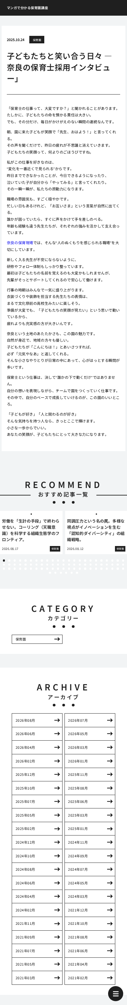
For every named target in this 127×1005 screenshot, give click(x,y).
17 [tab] (91, 560)
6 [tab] (31, 560)
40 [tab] (91, 565)
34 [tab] (58, 565)
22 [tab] (118, 560)
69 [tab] (123, 568)
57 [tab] (58, 568)
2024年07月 (78, 869)
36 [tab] (69, 565)
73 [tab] (66, 573)
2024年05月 (78, 882)
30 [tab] (36, 565)
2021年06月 (78, 950)
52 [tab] (31, 568)
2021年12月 (78, 910)
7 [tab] (36, 560)
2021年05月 (25, 964)
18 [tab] (96, 560)
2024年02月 (25, 910)
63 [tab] (91, 568)
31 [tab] (42, 565)
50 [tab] (20, 568)
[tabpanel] (31, 532)
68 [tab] (118, 568)
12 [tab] (63, 560)
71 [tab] (55, 573)
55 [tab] (47, 568)
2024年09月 (78, 855)
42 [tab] (101, 565)
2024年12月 (25, 842)
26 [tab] (15, 565)
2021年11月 (25, 923)
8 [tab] (42, 560)
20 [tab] (107, 560)
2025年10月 (25, 788)
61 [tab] (80, 568)
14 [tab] (74, 560)
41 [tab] (96, 565)
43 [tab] (107, 565)
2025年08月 (78, 788)
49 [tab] (15, 568)
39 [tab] (85, 565)
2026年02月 (25, 761)
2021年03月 (25, 977)
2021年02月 (78, 977)
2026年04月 (25, 747)
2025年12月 (25, 774)
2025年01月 (78, 828)
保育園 (37, 40)
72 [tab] (61, 573)
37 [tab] (74, 565)
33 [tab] (53, 565)
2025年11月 (78, 774)
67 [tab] (112, 568)
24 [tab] (4, 565)
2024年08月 (25, 869)
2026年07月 (78, 720)
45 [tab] (118, 565)
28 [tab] (25, 565)
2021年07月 (25, 950)
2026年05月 (78, 733)
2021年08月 (78, 937)
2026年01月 (78, 761)
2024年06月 (25, 882)
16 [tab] (85, 560)
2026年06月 (25, 733)
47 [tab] (4, 568)
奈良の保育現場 (20, 242)
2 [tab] (9, 560)
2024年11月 (78, 842)
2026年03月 (78, 747)
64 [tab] (96, 568)
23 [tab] (123, 560)
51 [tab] (25, 568)
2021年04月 (78, 964)
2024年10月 (25, 855)
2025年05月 (25, 815)
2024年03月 (78, 896)
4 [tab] (20, 560)
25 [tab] (9, 565)
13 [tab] (69, 560)
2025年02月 (25, 828)
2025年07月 (25, 801)
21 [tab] (112, 560)
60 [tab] (74, 568)
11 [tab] (58, 560)
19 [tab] (101, 560)
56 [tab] (53, 568)
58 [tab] (63, 568)
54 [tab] (42, 568)
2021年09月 (25, 937)
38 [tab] (80, 565)
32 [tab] (47, 565)
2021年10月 (78, 923)
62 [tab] (85, 568)
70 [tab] (50, 573)
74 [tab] (72, 573)
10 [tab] (53, 560)
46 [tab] (123, 565)
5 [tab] (25, 560)
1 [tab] (4, 560)
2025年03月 (78, 815)
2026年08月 (25, 720)
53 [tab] (36, 568)
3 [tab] (15, 560)
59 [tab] (69, 568)
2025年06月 (78, 801)
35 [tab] (63, 565)
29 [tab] (31, 565)
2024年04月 (25, 896)
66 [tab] (107, 568)
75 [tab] (77, 573)
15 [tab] (80, 560)
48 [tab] (9, 568)
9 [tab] (47, 560)
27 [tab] (20, 565)
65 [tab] (101, 568)
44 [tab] (112, 565)
